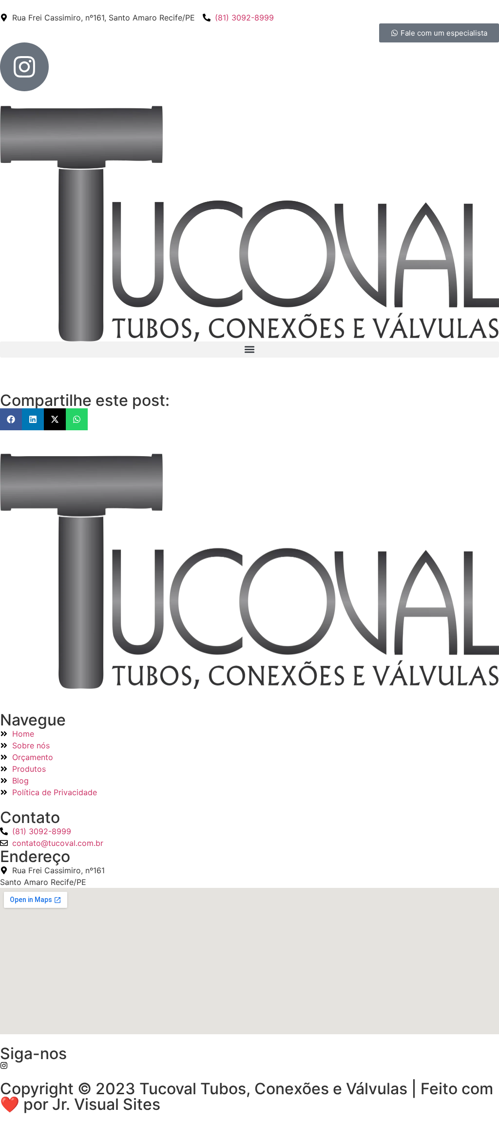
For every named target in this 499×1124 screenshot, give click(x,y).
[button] (249, 349)
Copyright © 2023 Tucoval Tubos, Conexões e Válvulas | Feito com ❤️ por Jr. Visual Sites (246, 1096)
